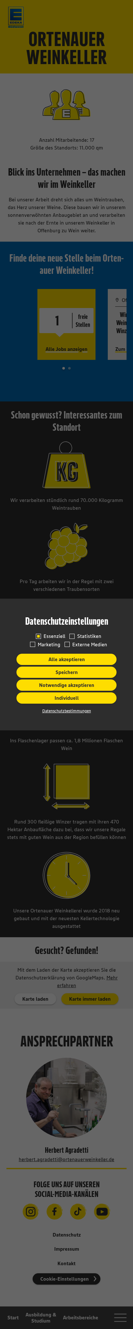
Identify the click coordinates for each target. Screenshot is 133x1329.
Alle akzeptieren (66, 659)
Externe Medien (89, 644)
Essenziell (54, 636)
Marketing (49, 644)
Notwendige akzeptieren (66, 685)
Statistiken (89, 636)
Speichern (67, 672)
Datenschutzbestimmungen (66, 710)
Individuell (67, 698)
